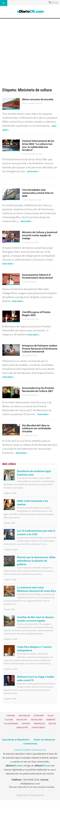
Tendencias (39, 723)
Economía (39, 715)
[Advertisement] (30, 50)
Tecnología (36, 719)
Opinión (26, 723)
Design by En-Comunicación (30, 795)
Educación (21, 719)
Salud (50, 715)
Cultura (9, 719)
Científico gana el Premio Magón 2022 (36, 313)
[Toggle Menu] (3, 3)
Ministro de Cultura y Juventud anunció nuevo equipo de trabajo (39, 235)
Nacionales (24, 715)
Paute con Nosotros (44, 739)
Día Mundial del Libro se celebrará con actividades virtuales (36, 428)
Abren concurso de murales (37, 99)
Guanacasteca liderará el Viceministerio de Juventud (37, 276)
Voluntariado (11, 723)
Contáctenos (38, 727)
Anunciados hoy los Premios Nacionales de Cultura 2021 (38, 389)
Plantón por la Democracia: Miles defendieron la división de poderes (36, 561)
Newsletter (22, 727)
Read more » (33, 171)
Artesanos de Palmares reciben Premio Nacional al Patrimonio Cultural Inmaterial (39, 348)
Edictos (52, 723)
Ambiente (50, 719)
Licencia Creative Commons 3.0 (30, 749)
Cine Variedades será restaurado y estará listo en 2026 (37, 193)
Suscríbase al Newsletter (16, 739)
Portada (11, 715)
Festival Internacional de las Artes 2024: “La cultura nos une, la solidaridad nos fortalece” (38, 145)
